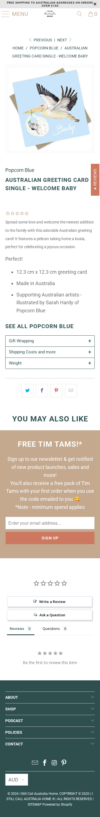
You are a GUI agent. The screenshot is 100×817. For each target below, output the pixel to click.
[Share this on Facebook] (42, 391)
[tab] (50, 340)
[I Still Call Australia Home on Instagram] (55, 763)
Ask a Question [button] (52, 614)
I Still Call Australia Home (38, 794)
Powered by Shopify (57, 804)
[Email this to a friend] (71, 391)
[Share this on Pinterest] (56, 391)
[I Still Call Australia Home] (50, 13)
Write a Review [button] (52, 601)
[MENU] (3, 13)
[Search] (79, 13)
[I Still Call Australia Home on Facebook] (45, 763)
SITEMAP (35, 804)
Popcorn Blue (19, 170)
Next (62, 40)
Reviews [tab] (17, 628)
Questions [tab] (51, 628)
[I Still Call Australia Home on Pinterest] (64, 763)
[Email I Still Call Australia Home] (35, 763)
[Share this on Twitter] (27, 391)
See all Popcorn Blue (39, 326)
